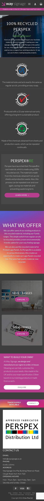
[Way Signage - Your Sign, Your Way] (13, 4)
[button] (29, 4)
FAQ (20, 493)
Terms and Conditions (17, 494)
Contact (15, 493)
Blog (9, 493)
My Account (27, 493)
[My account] (35, 4)
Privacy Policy (29, 494)
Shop (33, 493)
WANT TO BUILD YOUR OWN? (18, 357)
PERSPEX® (22, 160)
